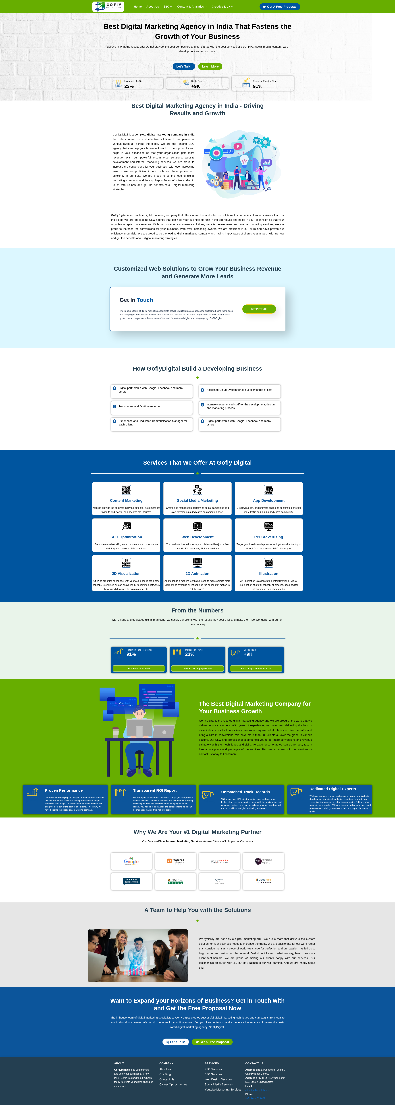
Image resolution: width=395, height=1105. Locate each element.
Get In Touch (259, 309)
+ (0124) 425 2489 (255, 1098)
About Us (152, 6)
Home (138, 6)
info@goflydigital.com (257, 1090)
